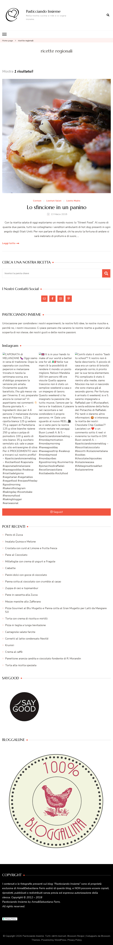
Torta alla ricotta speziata (20, 665)
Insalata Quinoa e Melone (20, 541)
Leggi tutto (8, 243)
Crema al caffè (14, 652)
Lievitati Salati (53, 201)
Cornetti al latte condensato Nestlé (26, 638)
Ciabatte (10, 568)
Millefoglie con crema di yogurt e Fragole (30, 561)
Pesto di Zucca (14, 535)
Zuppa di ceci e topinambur (21, 588)
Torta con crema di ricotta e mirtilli (26, 618)
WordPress (60, 940)
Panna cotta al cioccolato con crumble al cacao (33, 581)
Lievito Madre (73, 201)
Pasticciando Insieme (43, 11)
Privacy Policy (74, 940)
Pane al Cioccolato (16, 555)
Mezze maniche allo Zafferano (23, 601)
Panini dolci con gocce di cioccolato (26, 575)
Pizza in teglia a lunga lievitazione (25, 625)
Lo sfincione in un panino (56, 207)
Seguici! (58, 512)
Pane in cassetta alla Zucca (21, 595)
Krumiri (9, 645)
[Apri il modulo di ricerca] (108, 15)
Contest (37, 201)
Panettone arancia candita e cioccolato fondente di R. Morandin (43, 658)
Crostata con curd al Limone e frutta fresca (31, 548)
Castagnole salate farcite (20, 632)
